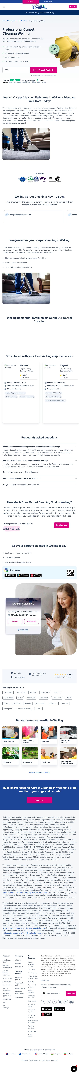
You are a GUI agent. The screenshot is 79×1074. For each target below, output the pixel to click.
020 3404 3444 (19, 677)
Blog (3, 1002)
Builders (31, 981)
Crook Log (21, 692)
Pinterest (54, 1002)
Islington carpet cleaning (12, 928)
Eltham (68, 698)
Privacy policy (20, 988)
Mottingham (8, 709)
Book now (39, 800)
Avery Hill (57, 692)
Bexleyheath (45, 692)
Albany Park (56, 698)
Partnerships (6, 999)
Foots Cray (40, 703)
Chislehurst (53, 703)
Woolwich (27, 703)
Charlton (65, 703)
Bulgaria (70, 1054)
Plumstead (31, 698)
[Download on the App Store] (10, 575)
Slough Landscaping (12, 933)
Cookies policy (20, 997)
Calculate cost (61, 525)
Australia (12, 1054)
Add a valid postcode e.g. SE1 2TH (14, 80)
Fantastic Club (7, 978)
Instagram (66, 1002)
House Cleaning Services (10, 21)
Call (73, 7)
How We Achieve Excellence (6, 973)
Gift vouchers (6, 981)
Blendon (33, 692)
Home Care (32, 1031)
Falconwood (8, 692)
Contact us (19, 966)
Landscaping (32, 973)
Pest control (32, 1001)
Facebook (43, 1002)
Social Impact (7, 985)
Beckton (38, 709)
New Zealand (26, 1054)
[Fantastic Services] (39, 7)
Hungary (57, 1054)
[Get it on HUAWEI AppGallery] (36, 575)
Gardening (31, 969)
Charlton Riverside (24, 709)
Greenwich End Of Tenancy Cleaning (16, 892)
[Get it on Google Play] (23, 575)
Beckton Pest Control (40, 892)
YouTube (60, 1002)
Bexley (20, 698)
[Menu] (4, 7)
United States (43, 1054)
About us (18, 960)
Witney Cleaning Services (31, 933)
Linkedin (71, 1002)
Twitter (49, 1002)
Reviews (18, 963)
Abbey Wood (8, 698)
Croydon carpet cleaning (35, 928)
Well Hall (16, 703)
